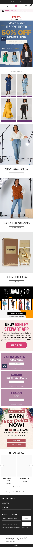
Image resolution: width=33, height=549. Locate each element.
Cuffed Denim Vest (24, 478)
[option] (16, 1)
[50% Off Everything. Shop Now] (16, 44)
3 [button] (17, 486)
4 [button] (20, 486)
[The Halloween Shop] (16, 302)
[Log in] (26, 6)
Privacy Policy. (11, 541)
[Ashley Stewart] (8, 85)
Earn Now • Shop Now (17, 1)
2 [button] (15, 486)
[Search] (7, 6)
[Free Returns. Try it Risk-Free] (16, 10)
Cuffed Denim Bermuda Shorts (8, 479)
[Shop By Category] (16, 71)
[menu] (2, 6)
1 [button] (13, 486)
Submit (26, 518)
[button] (2, 465)
